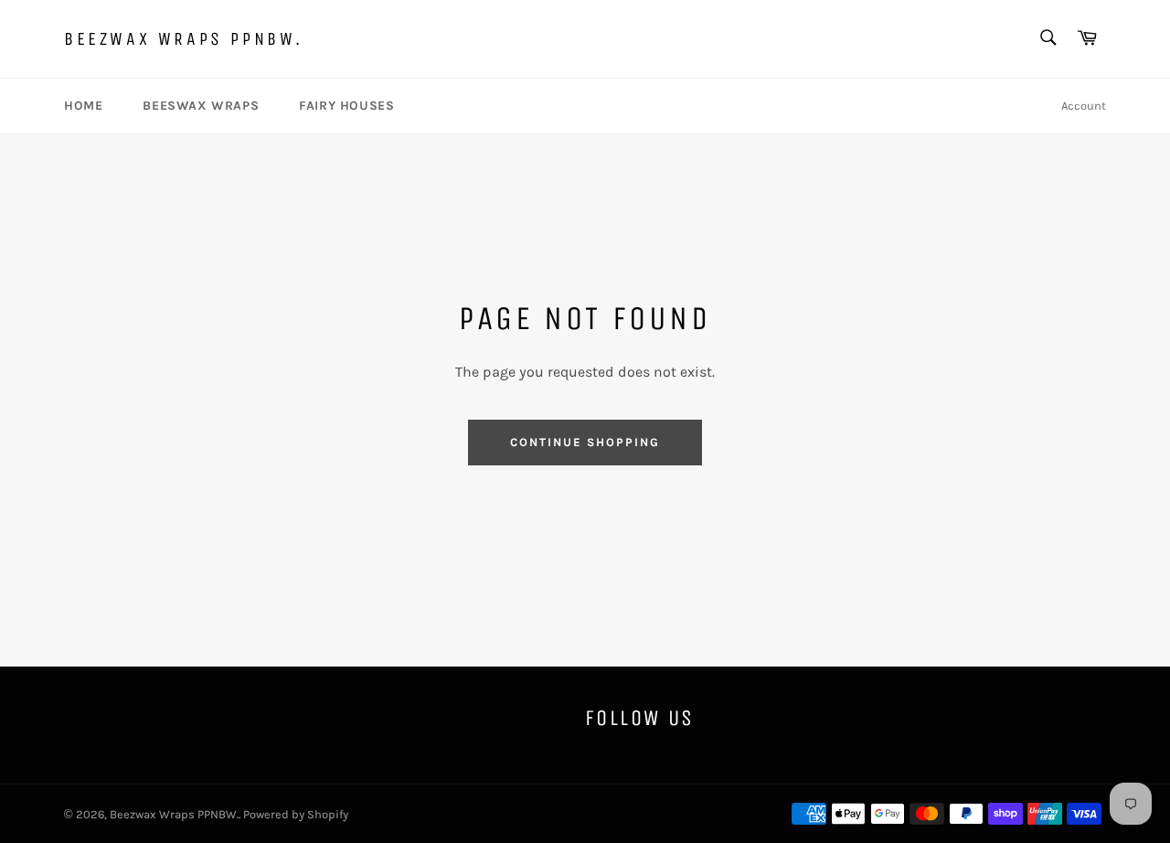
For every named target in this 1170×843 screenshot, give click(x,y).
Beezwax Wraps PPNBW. (183, 38)
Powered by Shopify (295, 814)
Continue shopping (584, 442)
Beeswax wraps (201, 105)
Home (83, 105)
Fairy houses (346, 105)
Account (1083, 105)
